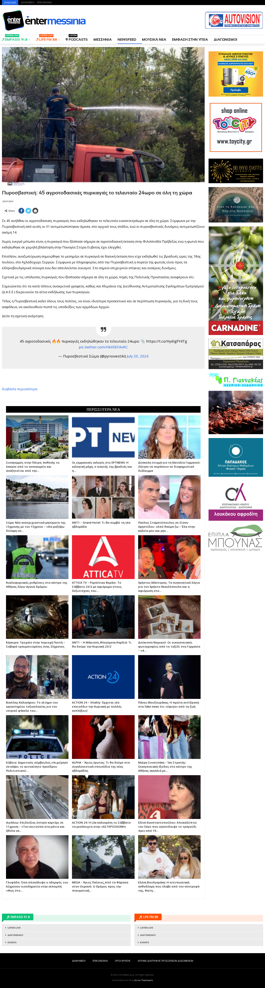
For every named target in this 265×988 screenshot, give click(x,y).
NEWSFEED (127, 39)
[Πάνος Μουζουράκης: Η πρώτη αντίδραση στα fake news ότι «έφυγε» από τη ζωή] (169, 677)
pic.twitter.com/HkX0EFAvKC (103, 347)
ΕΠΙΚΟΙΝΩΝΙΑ (44, 2)
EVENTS (12, 942)
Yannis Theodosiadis (143, 980)
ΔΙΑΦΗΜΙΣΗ (27, 2)
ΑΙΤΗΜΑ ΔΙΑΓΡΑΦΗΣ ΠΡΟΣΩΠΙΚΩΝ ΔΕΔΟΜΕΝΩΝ (165, 960)
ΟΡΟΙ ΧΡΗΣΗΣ (123, 960)
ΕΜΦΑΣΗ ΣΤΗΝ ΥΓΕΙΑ (190, 39)
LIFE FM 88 (48, 38)
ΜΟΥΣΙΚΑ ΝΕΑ (154, 39)
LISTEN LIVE (14, 927)
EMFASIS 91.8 (16, 38)
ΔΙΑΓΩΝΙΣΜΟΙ (225, 39)
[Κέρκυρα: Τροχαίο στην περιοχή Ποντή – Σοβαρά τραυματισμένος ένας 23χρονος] (37, 617)
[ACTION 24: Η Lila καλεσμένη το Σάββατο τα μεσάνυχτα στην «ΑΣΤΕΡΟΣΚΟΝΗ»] (103, 797)
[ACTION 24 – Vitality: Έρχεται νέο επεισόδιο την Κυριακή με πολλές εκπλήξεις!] (103, 677)
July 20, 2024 (137, 356)
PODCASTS (78, 38)
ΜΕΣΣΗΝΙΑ (103, 39)
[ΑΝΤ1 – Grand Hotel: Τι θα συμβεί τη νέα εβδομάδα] (103, 497)
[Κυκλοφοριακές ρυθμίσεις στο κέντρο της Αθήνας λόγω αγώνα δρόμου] (37, 557)
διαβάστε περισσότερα (19, 389)
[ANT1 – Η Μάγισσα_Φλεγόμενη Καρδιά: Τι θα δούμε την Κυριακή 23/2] (103, 617)
